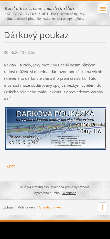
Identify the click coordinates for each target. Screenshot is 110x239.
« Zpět (9, 165)
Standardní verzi (51, 207)
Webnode (69, 193)
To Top (102, 207)
